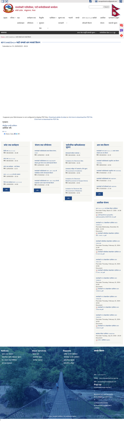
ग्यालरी (70, 18)
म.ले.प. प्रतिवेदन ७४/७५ (104, 340)
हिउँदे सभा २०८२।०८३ (9, 151)
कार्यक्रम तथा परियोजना (31, 20)
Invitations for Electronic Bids (74, 161)
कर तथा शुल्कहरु (7, 363)
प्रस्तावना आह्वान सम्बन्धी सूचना (114, 20)
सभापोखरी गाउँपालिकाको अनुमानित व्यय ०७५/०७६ (109, 170)
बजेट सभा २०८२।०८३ (9, 158)
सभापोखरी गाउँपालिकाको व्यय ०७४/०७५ (106, 178)
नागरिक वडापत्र (37, 360)
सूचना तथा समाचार (7, 354)
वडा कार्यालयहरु (20, 20)
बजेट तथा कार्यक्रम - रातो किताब (12, 166)
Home (3, 37)
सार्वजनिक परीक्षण (69, 363)
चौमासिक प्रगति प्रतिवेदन (9, 125)
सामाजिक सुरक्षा (37, 357)
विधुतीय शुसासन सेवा (41, 23)
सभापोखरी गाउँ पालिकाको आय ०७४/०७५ (106, 186)
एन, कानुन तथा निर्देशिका (9, 360)
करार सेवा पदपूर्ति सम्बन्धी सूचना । (80, 32)
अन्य (6, 189)
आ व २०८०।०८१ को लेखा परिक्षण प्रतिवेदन (107, 208)
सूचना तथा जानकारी (61, 20)
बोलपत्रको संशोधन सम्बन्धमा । (73, 153)
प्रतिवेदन (52, 18)
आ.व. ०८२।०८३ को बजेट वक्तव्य (12, 174)
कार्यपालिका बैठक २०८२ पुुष (101, 32)
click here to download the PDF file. (80, 117)
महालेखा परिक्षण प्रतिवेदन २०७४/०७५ (105, 333)
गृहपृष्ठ (5, 18)
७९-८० (4, 131)
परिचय (12, 18)
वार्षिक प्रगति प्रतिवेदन (71, 354)
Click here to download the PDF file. (46, 119)
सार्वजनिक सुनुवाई (69, 360)
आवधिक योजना (102, 20)
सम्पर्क (77, 18)
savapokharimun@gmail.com (107, 381)
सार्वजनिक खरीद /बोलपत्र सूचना (11, 357)
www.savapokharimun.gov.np (108, 378)
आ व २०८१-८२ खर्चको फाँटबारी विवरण (89, 20)
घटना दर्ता (36, 354)
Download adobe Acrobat (58, 117)
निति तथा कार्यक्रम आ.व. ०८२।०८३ (13, 182)
